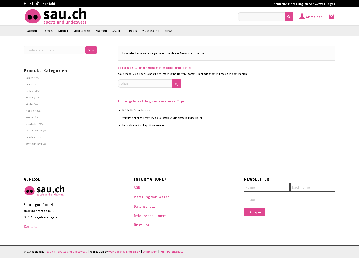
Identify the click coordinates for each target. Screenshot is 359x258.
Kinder (29, 104)
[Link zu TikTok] (37, 3)
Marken (30, 110)
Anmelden (314, 17)
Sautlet (30, 117)
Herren (30, 97)
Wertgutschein (34, 143)
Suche (91, 50)
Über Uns (141, 225)
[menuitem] (48, 3)
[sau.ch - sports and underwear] (55, 16)
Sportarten (32, 124)
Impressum (150, 251)
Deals (29, 84)
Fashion (30, 91)
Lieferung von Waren (152, 197)
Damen (29, 77)
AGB (137, 187)
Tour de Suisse (34, 130)
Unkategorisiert (35, 137)
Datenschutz (144, 206)
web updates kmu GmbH (124, 251)
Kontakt (49, 4)
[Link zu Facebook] (25, 3)
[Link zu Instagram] (31, 3)
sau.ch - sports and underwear (67, 251)
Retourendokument (150, 215)
